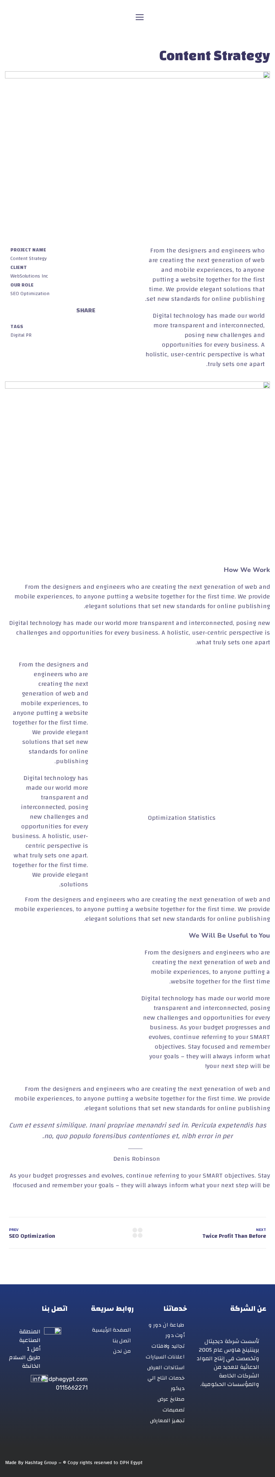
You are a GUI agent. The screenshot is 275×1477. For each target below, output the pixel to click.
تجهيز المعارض (167, 1420)
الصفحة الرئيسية (111, 1330)
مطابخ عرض (171, 1399)
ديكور (178, 1388)
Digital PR (21, 335)
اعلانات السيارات (165, 1356)
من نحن (122, 1351)
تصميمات (174, 1410)
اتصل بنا (121, 1341)
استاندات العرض (165, 1367)
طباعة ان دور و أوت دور (167, 1330)
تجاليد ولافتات (167, 1346)
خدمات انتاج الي (166, 1378)
